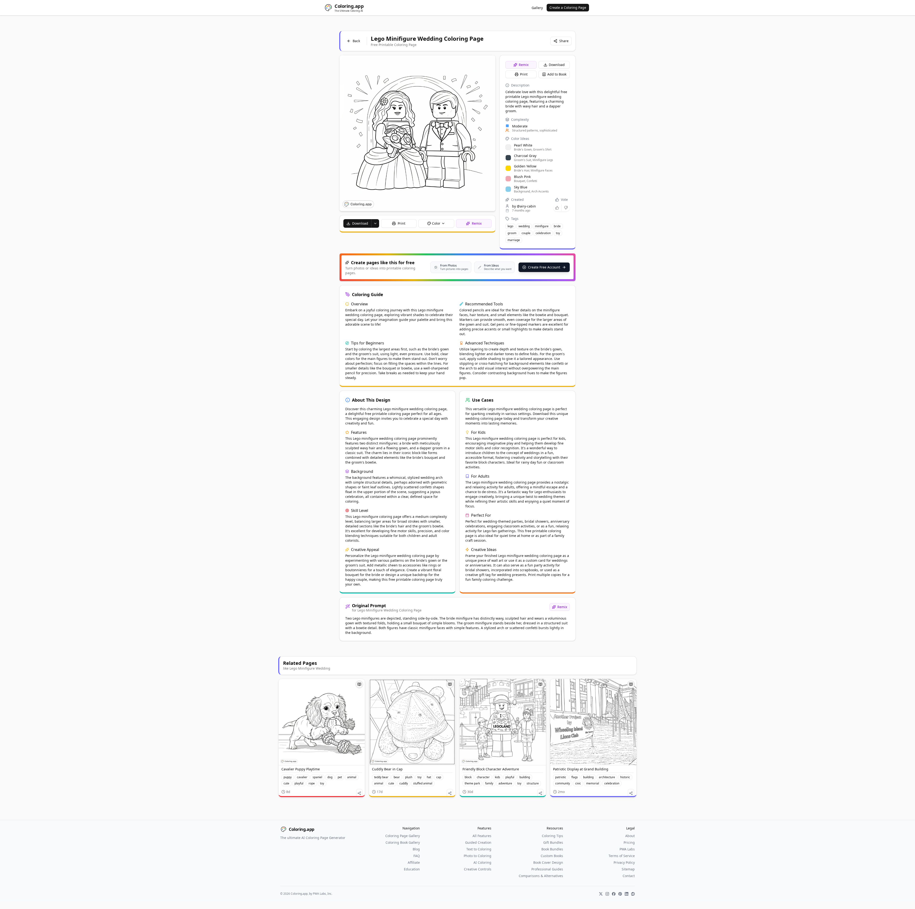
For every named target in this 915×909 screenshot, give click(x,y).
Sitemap (628, 869)
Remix (524, 64)
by (524, 206)
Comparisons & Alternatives (541, 876)
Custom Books (552, 855)
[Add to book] (359, 684)
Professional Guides (547, 869)
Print (524, 74)
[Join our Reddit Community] (633, 894)
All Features (482, 835)
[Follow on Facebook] (613, 894)
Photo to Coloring (477, 855)
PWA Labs (627, 849)
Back (356, 41)
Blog (416, 849)
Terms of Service (622, 855)
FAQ (416, 855)
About (630, 835)
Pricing (629, 842)
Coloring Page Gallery (402, 835)
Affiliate (414, 862)
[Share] (359, 793)
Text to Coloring (478, 849)
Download (557, 64)
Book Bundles (552, 849)
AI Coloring (482, 862)
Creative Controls (477, 869)
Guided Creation (478, 842)
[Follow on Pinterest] (620, 894)
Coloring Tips (552, 835)
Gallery (537, 7)
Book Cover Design (548, 862)
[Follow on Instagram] (607, 894)
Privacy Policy (624, 862)
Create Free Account (544, 267)
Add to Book (556, 74)
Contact (629, 876)
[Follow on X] (601, 894)
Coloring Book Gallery (403, 842)
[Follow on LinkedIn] (626, 894)
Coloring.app (301, 829)
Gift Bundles (553, 842)
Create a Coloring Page (567, 7)
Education (412, 869)
